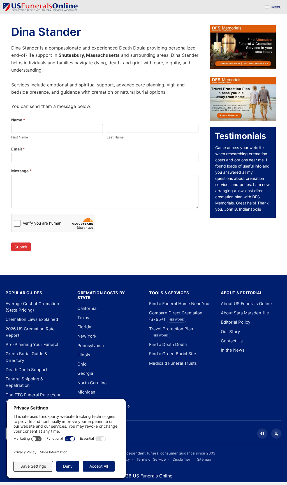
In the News (232, 350)
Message (21, 170)
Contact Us (232, 340)
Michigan (86, 392)
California (86, 308)
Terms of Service (151, 459)
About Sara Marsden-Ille (245, 313)
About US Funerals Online (246, 303)
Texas (83, 317)
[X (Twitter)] (276, 434)
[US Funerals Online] (40, 7)
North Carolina (92, 382)
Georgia (85, 373)
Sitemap (204, 459)
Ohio (82, 364)
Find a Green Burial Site (172, 353)
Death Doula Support (26, 369)
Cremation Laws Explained (32, 319)
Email (18, 149)
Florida (84, 326)
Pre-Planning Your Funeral (32, 344)
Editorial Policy (235, 322)
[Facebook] (262, 434)
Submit (21, 246)
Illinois (83, 354)
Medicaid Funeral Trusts (173, 363)
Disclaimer (181, 459)
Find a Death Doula (168, 344)
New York (86, 336)
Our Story (230, 331)
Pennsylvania (90, 345)
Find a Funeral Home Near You (179, 303)
